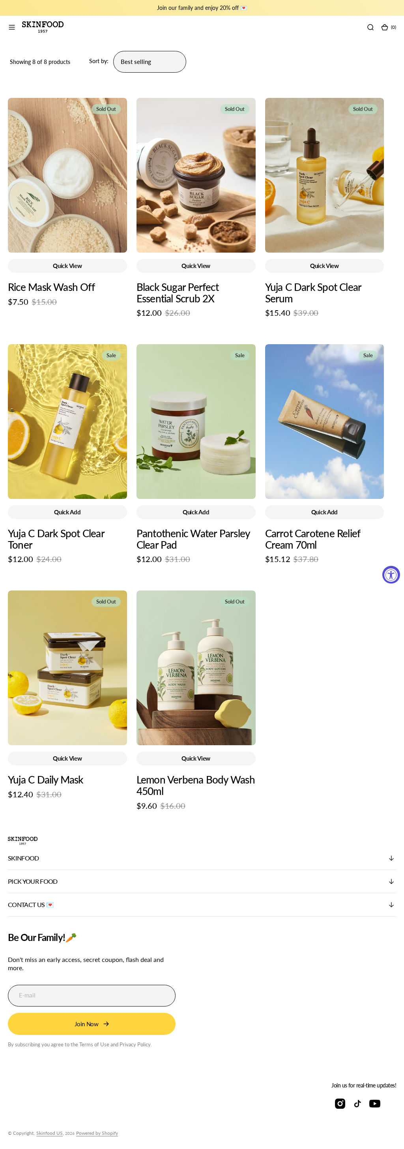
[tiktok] (357, 1103)
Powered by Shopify (97, 1133)
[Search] (370, 27)
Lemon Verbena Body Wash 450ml (196, 785)
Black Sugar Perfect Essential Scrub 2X (178, 293)
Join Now (87, 1023)
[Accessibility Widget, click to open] (391, 574)
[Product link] (67, 175)
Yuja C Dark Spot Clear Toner (56, 539)
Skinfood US (49, 1133)
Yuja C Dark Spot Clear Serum (313, 293)
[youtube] (374, 1103)
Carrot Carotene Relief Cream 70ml (313, 539)
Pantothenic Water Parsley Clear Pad (193, 539)
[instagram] (340, 1103)
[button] (12, 27)
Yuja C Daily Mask (45, 779)
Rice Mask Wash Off (51, 287)
